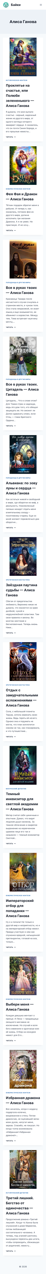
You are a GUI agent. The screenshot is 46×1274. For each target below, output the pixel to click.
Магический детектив (16, 789)
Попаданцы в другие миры (18, 282)
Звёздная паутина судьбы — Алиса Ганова (21, 590)
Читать (11, 137)
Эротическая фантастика (18, 580)
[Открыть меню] (41, 5)
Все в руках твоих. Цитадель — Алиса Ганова (22, 389)
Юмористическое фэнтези (18, 189)
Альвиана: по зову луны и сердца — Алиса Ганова (21, 488)
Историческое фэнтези (16, 80)
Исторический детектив (17, 1193)
